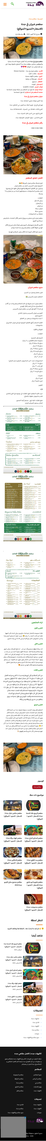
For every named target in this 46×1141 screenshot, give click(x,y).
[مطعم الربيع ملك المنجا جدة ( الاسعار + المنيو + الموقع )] (33, 948)
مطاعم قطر (20, 1091)
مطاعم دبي (38, 1083)
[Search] (12, 4)
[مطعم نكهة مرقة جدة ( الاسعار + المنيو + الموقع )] (33, 987)
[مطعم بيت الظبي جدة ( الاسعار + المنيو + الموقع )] (33, 1000)
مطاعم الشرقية (19, 1079)
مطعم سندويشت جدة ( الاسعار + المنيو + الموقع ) (34, 909)
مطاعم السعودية (18, 1075)
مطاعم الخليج (19, 1087)
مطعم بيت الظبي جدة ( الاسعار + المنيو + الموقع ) (34, 862)
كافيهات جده (38, 1091)
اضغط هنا (9, 89)
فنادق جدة (36, 1022)
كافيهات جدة (35, 1026)
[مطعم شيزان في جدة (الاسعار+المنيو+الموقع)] (23, 48)
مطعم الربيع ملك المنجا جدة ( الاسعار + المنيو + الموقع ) (34, 816)
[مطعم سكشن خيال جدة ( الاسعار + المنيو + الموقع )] (33, 961)
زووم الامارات (38, 1087)
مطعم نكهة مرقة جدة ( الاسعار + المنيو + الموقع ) (13, 840)
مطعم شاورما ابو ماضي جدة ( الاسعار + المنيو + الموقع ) (34, 885)
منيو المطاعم (38, 1075)
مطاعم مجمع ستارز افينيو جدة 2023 (13, 884)
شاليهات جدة (35, 1018)
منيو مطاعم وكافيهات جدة (31, 1037)
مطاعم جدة (37, 787)
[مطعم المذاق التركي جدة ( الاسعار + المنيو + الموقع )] (33, 974)
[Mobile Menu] (5, 4)
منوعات (37, 1034)
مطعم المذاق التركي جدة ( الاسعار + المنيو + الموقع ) (34, 840)
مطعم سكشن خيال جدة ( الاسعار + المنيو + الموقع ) (13, 815)
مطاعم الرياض (37, 1079)
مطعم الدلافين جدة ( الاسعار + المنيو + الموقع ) (13, 862)
